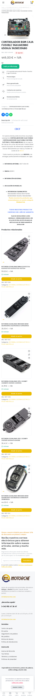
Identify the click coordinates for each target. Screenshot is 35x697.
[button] (5, 35)
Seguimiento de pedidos (9, 634)
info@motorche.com (8, 597)
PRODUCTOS (20, 202)
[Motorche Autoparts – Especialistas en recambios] (17, 2)
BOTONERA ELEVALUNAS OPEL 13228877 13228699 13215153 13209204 (14, 382)
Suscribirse (27, 560)
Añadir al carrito (16, 279)
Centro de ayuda (6, 628)
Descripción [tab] (5, 120)
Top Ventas (5, 654)
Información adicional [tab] (19, 120)
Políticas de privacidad (8, 659)
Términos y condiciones (9, 656)
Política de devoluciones (9, 642)
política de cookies (17, 683)
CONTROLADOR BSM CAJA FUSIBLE (10, 9)
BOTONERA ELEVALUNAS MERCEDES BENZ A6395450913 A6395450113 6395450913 (15, 325)
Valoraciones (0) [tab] (7, 123)
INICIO (21, 151)
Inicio (2, 7)
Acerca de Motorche (8, 651)
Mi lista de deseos (7, 639)
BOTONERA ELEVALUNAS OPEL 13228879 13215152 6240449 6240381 (14, 439)
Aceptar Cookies (17, 687)
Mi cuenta (4, 631)
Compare (29, 239)
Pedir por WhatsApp (10, 66)
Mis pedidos (5, 636)
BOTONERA (12, 285)
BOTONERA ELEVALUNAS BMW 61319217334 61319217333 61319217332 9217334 (15, 267)
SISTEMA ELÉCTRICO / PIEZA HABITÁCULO (17, 7)
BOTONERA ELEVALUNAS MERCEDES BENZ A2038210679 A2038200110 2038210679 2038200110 (14, 497)
